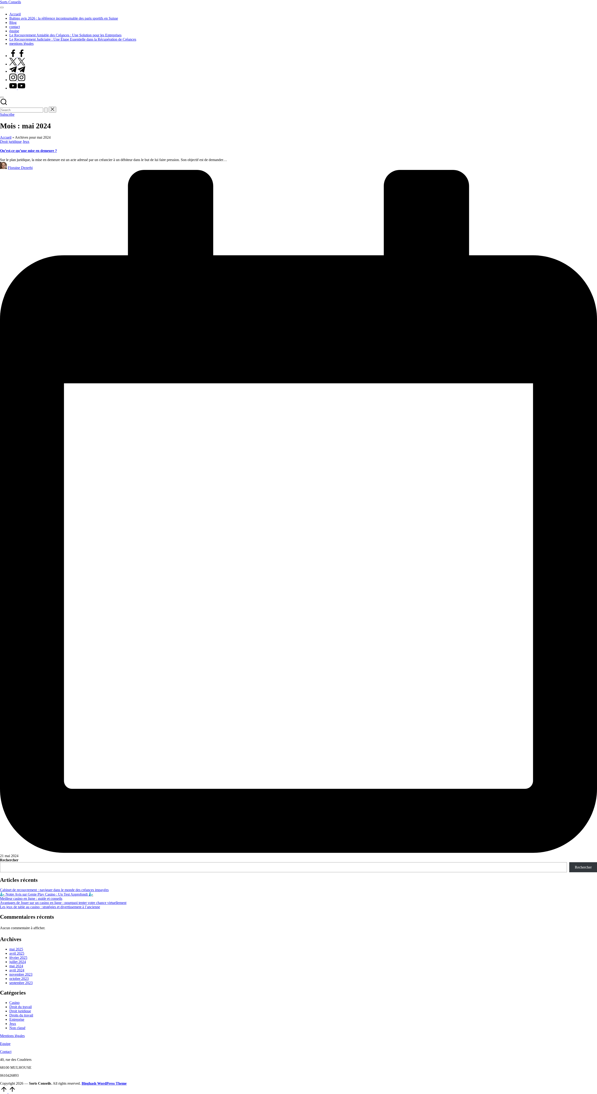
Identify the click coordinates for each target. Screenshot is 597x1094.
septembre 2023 (21, 983)
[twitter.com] (17, 64)
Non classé (17, 1028)
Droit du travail (20, 1007)
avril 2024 (16, 970)
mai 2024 (16, 966)
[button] (46, 110)
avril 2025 (16, 953)
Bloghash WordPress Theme (104, 1083)
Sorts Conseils (10, 2)
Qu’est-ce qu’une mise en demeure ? (28, 151)
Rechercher (9, 860)
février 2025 (18, 958)
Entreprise (16, 1019)
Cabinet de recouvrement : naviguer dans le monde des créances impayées (54, 890)
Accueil (5, 137)
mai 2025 (16, 949)
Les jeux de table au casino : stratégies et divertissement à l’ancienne (50, 907)
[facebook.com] (17, 56)
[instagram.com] (17, 80)
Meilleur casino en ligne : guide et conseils (31, 899)
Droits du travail (21, 1015)
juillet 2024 (17, 962)
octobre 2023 (19, 979)
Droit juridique (11, 142)
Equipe (5, 1044)
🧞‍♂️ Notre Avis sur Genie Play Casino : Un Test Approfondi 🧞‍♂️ (46, 894)
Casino (14, 1003)
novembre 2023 (20, 974)
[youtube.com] (17, 88)
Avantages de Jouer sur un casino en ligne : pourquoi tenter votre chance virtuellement (63, 903)
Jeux (26, 142)
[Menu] (2, 7)
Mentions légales (12, 1036)
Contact (5, 1052)
